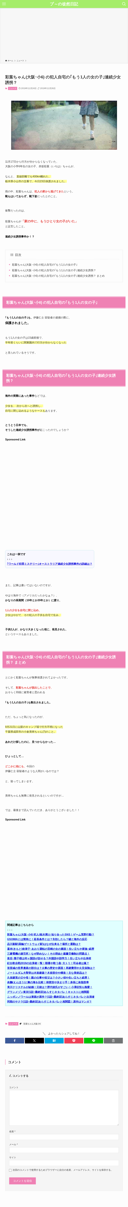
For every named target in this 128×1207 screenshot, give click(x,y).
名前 (12, 1131)
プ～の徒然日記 (64, 4)
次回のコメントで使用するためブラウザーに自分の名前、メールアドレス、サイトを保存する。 (63, 1170)
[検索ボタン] (124, 4)
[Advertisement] (64, 34)
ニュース (12, 88)
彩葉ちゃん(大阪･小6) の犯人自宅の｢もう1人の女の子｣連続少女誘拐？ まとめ (58, 275)
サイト (12, 1157)
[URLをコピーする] (113, 1040)
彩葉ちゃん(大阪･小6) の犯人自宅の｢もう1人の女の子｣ (44, 264)
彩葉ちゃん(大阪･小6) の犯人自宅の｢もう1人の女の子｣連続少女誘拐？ (54, 270)
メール (13, 1144)
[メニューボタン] (4, 4)
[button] (14, 1040)
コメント (13, 1087)
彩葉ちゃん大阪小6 (32, 1024)
